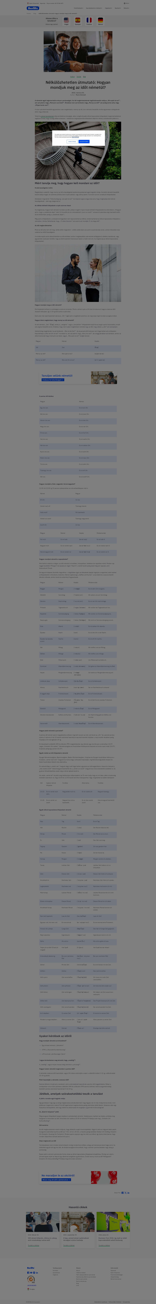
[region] (78, 138)
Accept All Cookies (84, 141)
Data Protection (75, 137)
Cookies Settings (72, 141)
